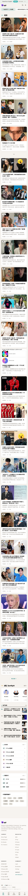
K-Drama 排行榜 (8, 755)
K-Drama (17, 842)
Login (16, 864)
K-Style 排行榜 (8, 763)
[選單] (25, 5)
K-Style (17, 852)
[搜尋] (22, 5)
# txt (5, 798)
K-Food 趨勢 (7, 759)
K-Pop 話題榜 (7, 748)
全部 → (25, 15)
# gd (17, 801)
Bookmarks (18, 866)
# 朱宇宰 (20, 798)
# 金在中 (12, 801)
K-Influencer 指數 (5, 879)
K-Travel (17, 849)
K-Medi (17, 857)
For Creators (4, 844)
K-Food (17, 847)
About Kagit (4, 837)
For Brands (3, 842)
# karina (5, 803)
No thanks (21, 1)
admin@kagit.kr (18, 874)
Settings (17, 869)
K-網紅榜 (6, 767)
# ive (11, 803)
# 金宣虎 (5, 801)
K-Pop (16, 839)
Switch (15, 1)
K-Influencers (4, 839)
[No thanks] (25, 1)
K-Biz (16, 854)
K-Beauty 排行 (4, 869)
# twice (9, 798)
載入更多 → (14, 678)
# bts (15, 798)
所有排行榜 (3, 864)
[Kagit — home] (3, 5)
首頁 (16, 837)
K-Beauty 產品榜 (8, 752)
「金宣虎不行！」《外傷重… (8, 9)
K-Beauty (17, 844)
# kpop (21, 801)
